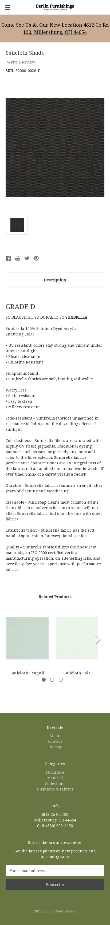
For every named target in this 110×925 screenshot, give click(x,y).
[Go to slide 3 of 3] (61, 680)
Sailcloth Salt (77, 672)
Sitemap (55, 746)
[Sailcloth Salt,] (77, 638)
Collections (55, 783)
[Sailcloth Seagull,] (27, 638)
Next (97, 639)
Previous (7, 639)
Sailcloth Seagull (27, 672)
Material (55, 777)
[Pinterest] (36, 258)
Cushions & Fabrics (55, 789)
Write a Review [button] (21, 62)
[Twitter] (27, 258)
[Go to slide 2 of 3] (52, 680)
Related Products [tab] (55, 596)
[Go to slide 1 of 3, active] (44, 680)
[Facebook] (8, 258)
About (55, 735)
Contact (55, 741)
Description (55, 279)
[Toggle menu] (7, 7)
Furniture (55, 772)
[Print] (17, 258)
